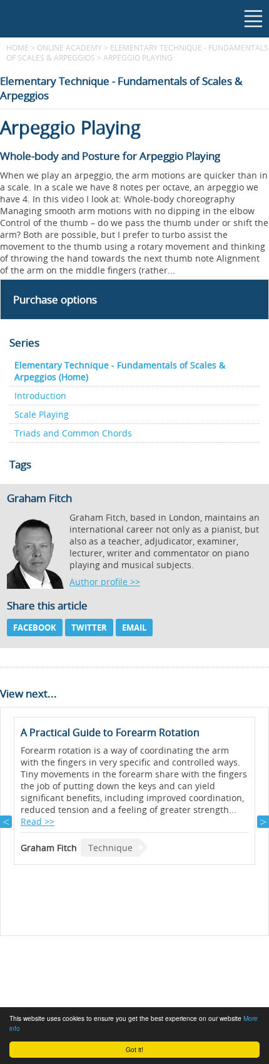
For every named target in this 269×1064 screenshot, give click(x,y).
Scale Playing (41, 414)
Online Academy (69, 47)
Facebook (34, 627)
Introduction (40, 395)
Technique (110, 848)
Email (134, 627)
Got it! (134, 1049)
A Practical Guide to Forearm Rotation (110, 732)
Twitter (89, 627)
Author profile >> (104, 582)
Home (17, 47)
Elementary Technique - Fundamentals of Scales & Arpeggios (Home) (119, 371)
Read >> (37, 821)
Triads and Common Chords (73, 433)
